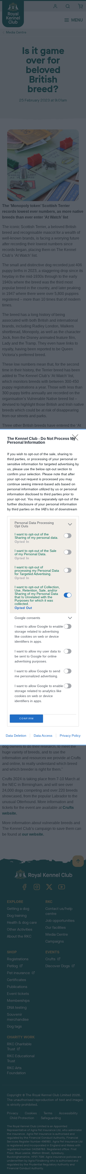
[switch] (67, 535)
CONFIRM (26, 718)
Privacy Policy (70, 735)
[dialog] (43, 587)
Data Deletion (16, 735)
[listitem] (43, 524)
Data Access (43, 735)
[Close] (76, 438)
